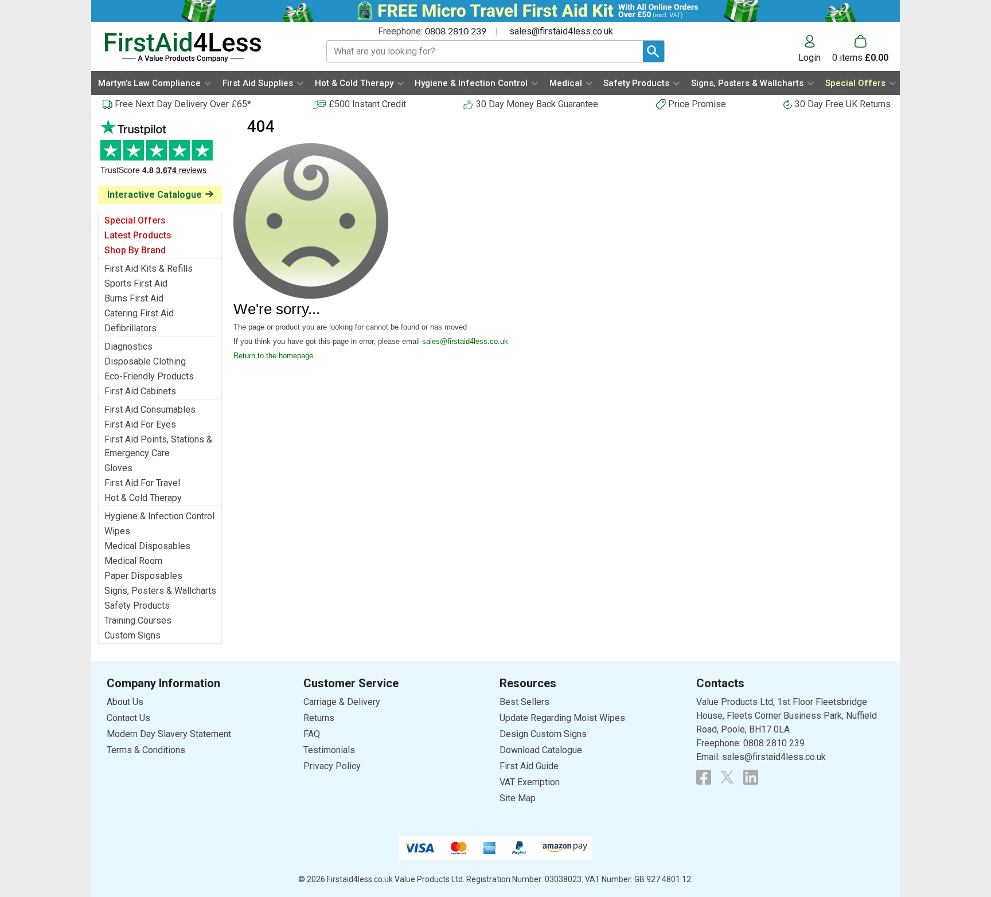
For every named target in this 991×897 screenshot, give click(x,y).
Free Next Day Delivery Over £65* (183, 104)
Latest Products (137, 235)
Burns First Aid (133, 298)
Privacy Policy (332, 766)
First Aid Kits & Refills (148, 268)
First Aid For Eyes (140, 424)
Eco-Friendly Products (149, 376)
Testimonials (160, 153)
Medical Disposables (147, 545)
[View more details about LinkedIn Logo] (750, 777)
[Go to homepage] (201, 47)
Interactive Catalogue (154, 194)
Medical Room (133, 560)
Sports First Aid (135, 283)
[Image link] (727, 777)
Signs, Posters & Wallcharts (160, 590)
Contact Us (128, 717)
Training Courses (137, 620)
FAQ (311, 733)
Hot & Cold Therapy (143, 497)
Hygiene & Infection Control (159, 516)
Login (809, 57)
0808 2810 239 (455, 31)
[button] (815, 48)
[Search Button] (653, 51)
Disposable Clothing (145, 361)
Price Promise (697, 104)
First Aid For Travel (142, 482)
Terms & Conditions (146, 750)
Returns (318, 717)
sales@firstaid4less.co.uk (561, 31)
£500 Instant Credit (367, 104)
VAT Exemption (530, 782)
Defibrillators (130, 328)
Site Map (518, 798)
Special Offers (135, 220)
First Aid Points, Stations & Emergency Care (158, 446)
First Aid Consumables (150, 409)
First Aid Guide (529, 766)
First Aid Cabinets (140, 391)
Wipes (117, 531)
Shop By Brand (135, 250)
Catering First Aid (139, 313)
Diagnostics (128, 346)
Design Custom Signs (543, 733)
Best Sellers (524, 701)
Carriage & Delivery (341, 701)
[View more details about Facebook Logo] (703, 777)
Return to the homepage (273, 355)
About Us (125, 701)
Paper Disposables (143, 575)
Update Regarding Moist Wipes (562, 717)
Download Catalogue (541, 750)
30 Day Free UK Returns (843, 104)
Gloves (118, 468)
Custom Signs (132, 635)
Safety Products (137, 605)
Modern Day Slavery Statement (169, 733)
